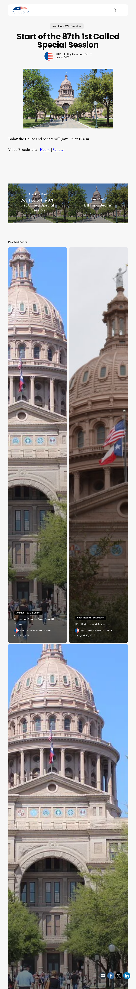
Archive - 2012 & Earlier (28, 612)
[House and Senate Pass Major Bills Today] (37, 445)
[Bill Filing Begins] (98, 203)
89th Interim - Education (90, 617)
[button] (121, 10)
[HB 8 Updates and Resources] (98, 445)
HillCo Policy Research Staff (74, 54)
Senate (58, 150)
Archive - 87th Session (66, 26)
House (45, 150)
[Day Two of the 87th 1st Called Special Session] (38, 203)
